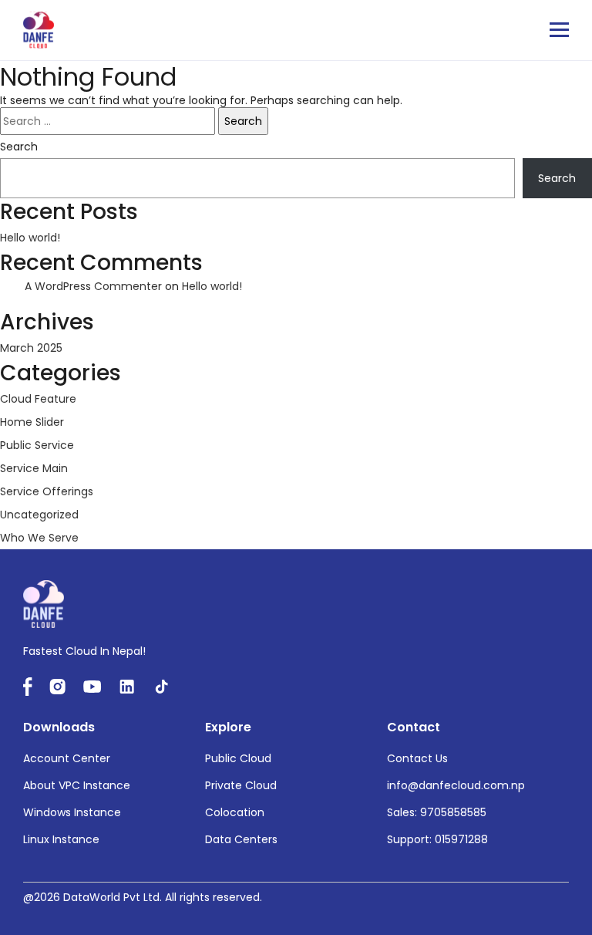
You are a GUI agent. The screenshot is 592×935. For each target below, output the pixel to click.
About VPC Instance (76, 785)
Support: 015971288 (437, 839)
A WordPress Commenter (93, 286)
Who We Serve (39, 537)
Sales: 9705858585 (436, 812)
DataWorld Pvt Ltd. (112, 897)
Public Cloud (238, 758)
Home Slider (32, 422)
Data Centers (241, 839)
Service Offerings (46, 491)
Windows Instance (72, 812)
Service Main (34, 468)
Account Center (66, 758)
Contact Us (417, 758)
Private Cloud (241, 785)
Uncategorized (39, 514)
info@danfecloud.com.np (456, 785)
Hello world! (30, 237)
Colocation (234, 812)
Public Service (37, 445)
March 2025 (31, 348)
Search (19, 146)
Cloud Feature (38, 399)
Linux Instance (61, 839)
